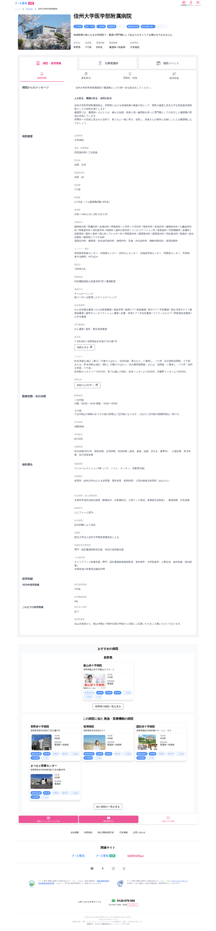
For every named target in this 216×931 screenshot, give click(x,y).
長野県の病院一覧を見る (108, 706)
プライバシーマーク (180, 881)
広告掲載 (123, 832)
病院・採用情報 (52, 63)
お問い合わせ (139, 832)
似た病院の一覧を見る (108, 806)
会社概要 (75, 832)
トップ (17, 9)
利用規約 (88, 832)
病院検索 (29, 9)
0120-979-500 (126, 901)
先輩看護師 (111, 63)
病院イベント (171, 63)
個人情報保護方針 (106, 832)
